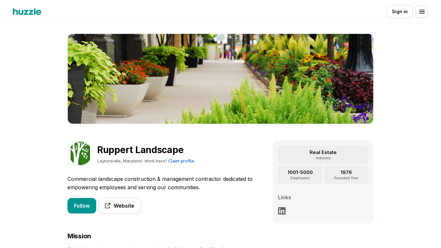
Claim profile (181, 161)
